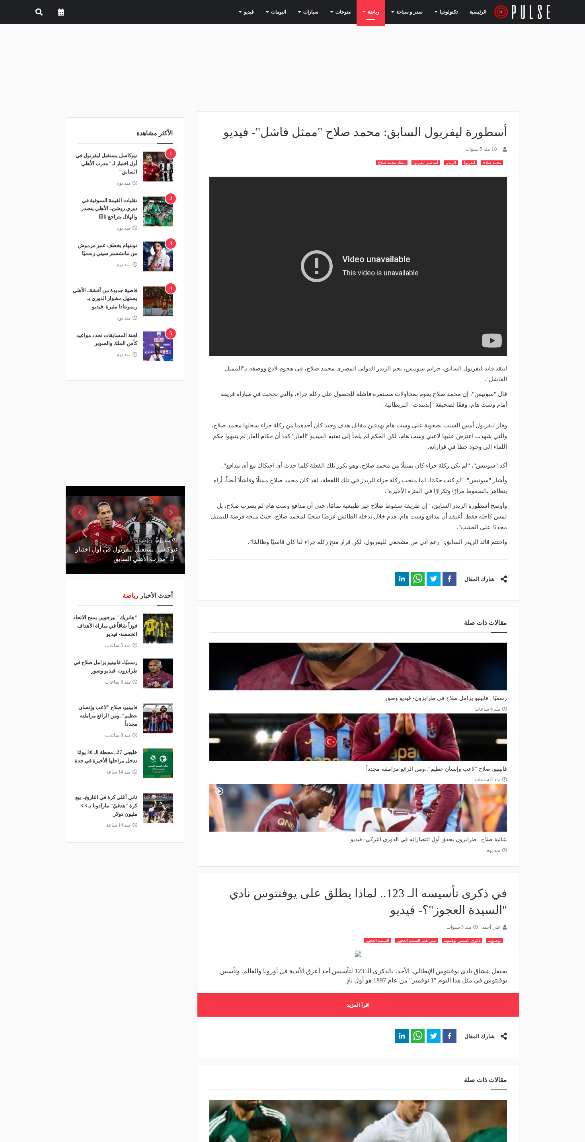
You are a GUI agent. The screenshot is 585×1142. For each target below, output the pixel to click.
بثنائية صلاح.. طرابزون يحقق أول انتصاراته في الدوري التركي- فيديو (429, 839)
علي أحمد (491, 927)
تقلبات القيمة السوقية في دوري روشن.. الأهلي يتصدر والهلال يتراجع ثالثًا (109, 208)
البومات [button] (296, 11)
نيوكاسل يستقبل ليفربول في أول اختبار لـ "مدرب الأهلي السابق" (106, 163)
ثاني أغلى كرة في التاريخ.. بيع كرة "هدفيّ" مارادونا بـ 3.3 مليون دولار (106, 805)
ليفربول (469, 162)
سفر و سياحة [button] (413, 11)
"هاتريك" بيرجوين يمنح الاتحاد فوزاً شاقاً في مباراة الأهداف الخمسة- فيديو (105, 625)
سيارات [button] (325, 11)
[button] (449, 579)
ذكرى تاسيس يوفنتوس (462, 940)
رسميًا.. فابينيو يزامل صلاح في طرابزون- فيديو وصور (446, 698)
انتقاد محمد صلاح (392, 162)
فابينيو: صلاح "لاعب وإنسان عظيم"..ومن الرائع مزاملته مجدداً (436, 769)
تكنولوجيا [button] (447, 11)
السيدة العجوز (377, 940)
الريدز (451, 162)
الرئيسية (479, 12)
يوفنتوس (494, 940)
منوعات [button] (354, 11)
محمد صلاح (492, 162)
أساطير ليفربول (425, 162)
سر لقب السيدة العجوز (416, 940)
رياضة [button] (381, 11)
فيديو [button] (270, 11)
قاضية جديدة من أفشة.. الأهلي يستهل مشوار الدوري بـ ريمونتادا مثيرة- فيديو (105, 298)
